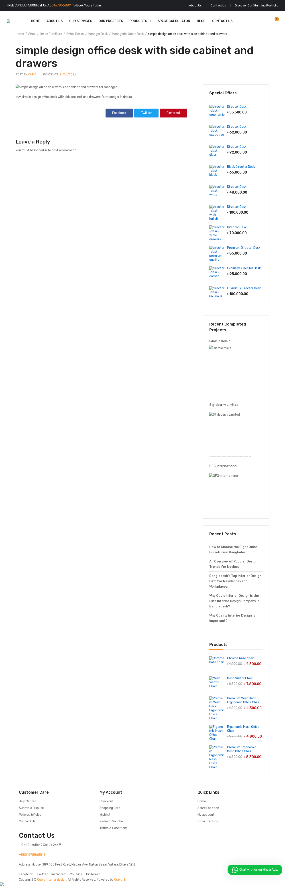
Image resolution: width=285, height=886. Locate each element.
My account (205, 815)
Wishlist (105, 815)
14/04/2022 (59, 74)
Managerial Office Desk (128, 34)
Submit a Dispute (31, 808)
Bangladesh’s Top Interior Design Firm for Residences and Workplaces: (235, 581)
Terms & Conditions (114, 828)
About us (55, 21)
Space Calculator (174, 21)
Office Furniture (51, 34)
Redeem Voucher (112, 821)
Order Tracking (207, 821)
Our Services (80, 21)
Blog (201, 21)
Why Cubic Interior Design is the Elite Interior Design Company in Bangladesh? (234, 601)
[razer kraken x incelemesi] (142, 884)
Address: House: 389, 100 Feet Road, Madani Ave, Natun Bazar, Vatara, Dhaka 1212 (77, 864)
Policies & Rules (30, 815)
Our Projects (111, 21)
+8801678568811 (32, 855)
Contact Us (222, 21)
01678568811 (61, 5)
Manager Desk (98, 34)
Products (138, 21)
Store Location (208, 808)
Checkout (107, 801)
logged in (40, 150)
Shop (32, 34)
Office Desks (75, 34)
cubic (26, 74)
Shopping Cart (110, 808)
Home (35, 21)
